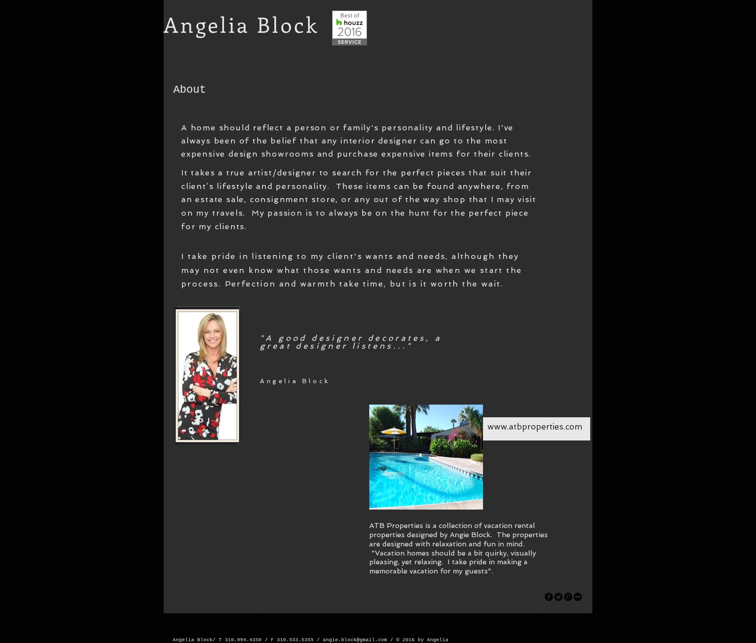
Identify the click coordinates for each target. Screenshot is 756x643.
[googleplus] (568, 597)
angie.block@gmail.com (355, 640)
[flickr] (578, 597)
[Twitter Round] (558, 597)
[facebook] (549, 597)
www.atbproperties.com (534, 427)
